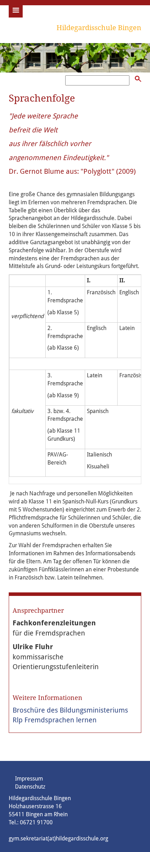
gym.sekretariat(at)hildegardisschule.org (58, 838)
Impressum (29, 778)
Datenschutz (30, 786)
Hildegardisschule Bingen (99, 27)
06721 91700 (36, 822)
